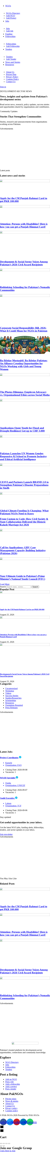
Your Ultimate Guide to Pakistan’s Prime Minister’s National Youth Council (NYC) (22, 577)
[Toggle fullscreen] (6, 1143)
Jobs (7, 21)
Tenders (8, 49)
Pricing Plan (11, 74)
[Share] (4, 1143)
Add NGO (10, 15)
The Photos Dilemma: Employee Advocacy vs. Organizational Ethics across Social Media (25, 393)
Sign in (3, 87)
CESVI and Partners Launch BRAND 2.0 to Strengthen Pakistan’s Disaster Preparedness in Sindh (24, 485)
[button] (4, 584)
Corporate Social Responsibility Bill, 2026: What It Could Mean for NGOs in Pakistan (23, 329)
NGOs (8, 6)
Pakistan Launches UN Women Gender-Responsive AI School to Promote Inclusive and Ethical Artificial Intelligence (23, 456)
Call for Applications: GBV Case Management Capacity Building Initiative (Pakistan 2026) (22, 550)
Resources (9, 64)
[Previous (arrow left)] (1, 1145)
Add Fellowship (13, 46)
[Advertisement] (25, 148)
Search (3, 587)
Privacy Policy (12, 77)
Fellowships (10, 36)
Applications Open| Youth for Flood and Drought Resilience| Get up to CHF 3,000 (22, 429)
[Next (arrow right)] (4, 1145)
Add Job (9, 31)
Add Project (11, 18)
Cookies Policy (12, 79)
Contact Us (10, 81)
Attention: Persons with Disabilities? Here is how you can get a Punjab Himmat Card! (23, 225)
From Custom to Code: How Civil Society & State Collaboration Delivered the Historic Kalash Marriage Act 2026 (24, 521)
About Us (10, 72)
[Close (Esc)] (1, 1143)
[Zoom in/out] (9, 1143)
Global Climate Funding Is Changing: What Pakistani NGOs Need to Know (24, 512)
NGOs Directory (13, 13)
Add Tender (11, 59)
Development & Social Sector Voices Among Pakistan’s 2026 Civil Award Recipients (24, 263)
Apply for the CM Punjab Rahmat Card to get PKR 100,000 (22, 609)
